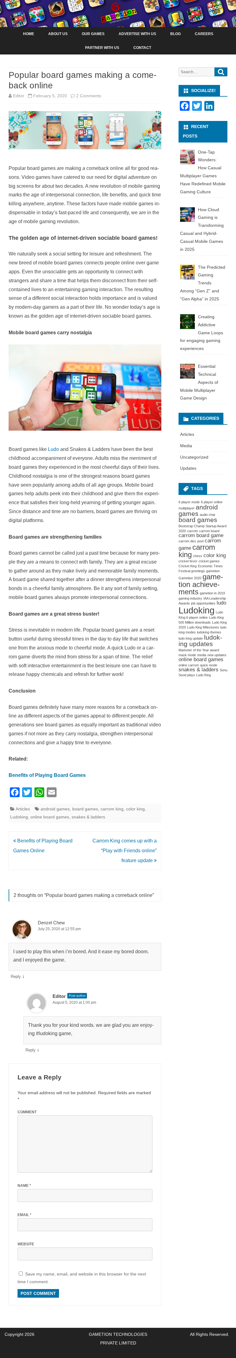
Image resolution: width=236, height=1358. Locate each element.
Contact (142, 48)
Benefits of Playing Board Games (47, 775)
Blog (175, 34)
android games (55, 808)
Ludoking (19, 816)
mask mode (187, 655)
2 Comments (88, 95)
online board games (49, 816)
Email (24, 1215)
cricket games (209, 561)
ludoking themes (209, 632)
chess (197, 556)
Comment (27, 1112)
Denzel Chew (51, 922)
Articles (23, 808)
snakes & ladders (88, 816)
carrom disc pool (191, 541)
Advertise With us (137, 34)
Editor (18, 95)
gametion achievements (201, 584)
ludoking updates (200, 640)
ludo (221, 603)
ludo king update (191, 638)
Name (24, 1185)
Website (26, 1244)
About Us (58, 34)
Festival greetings (192, 571)
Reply (16, 976)
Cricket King (188, 566)
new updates (216, 655)
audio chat (207, 514)
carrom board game (201, 535)
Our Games (93, 34)
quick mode (208, 665)
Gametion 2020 (190, 578)
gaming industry (190, 598)
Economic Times (210, 566)
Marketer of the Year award (199, 650)
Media (186, 445)
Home (28, 34)
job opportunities (203, 603)
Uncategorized (194, 457)
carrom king (112, 808)
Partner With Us (102, 48)
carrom (192, 531)
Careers (204, 34)
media (201, 655)
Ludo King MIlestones (203, 627)
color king (135, 808)
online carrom (189, 665)
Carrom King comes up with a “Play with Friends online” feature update (124, 850)
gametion (213, 571)
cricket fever (188, 561)
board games (85, 808)
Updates (188, 468)
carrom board (209, 531)
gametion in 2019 (212, 593)
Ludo (53, 449)
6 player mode (189, 502)
